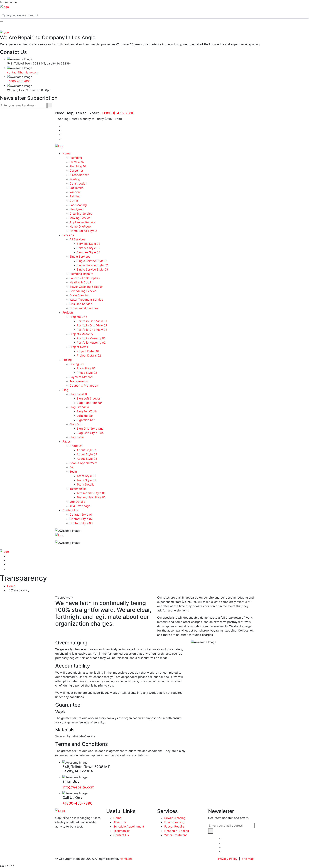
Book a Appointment (83, 463)
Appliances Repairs (82, 222)
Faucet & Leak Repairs (85, 278)
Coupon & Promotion (84, 385)
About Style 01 (87, 450)
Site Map (248, 858)
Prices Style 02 (87, 372)
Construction (78, 183)
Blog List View (79, 407)
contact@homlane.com (22, 72)
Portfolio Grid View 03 (92, 329)
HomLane (126, 858)
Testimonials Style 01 (91, 493)
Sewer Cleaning (174, 818)
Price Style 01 (86, 368)
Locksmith (77, 188)
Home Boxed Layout (83, 231)
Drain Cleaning (79, 295)
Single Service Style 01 (92, 261)
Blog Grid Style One (90, 428)
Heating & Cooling (82, 282)
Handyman (77, 209)
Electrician (77, 162)
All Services (77, 239)
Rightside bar (86, 420)
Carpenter (76, 170)
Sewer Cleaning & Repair (86, 286)
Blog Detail (77, 437)
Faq (72, 467)
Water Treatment (175, 835)
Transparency (79, 381)
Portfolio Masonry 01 (91, 338)
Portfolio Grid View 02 (92, 325)
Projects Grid (78, 317)
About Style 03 (87, 458)
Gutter (74, 200)
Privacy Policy (227, 858)
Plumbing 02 (78, 166)
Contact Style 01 (81, 514)
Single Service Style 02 (92, 265)
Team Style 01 (86, 476)
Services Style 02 (88, 248)
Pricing (67, 360)
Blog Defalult (78, 394)
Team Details (85, 484)
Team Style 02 (86, 480)
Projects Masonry (81, 334)
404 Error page (80, 506)
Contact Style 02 (81, 519)
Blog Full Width (87, 411)
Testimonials (78, 489)
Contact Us (70, 510)
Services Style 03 (88, 252)
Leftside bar (85, 415)
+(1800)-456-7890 (118, 113)
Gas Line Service (81, 304)
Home (66, 153)
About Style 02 (87, 454)
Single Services (80, 256)
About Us (76, 446)
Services (68, 235)
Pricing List (77, 364)
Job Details (77, 501)
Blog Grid (76, 424)
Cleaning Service (81, 213)
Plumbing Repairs (81, 274)
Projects (67, 312)
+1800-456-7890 (19, 81)
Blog (65, 390)
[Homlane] (4, 6)
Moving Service (80, 218)
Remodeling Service (83, 291)
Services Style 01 (88, 243)
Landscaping (78, 205)
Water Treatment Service (86, 299)
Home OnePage (80, 226)
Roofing (75, 179)
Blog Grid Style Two (90, 433)
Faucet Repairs (174, 826)
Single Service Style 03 (92, 269)
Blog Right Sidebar (89, 403)
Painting (75, 196)
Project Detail (79, 347)
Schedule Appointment (128, 826)
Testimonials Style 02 (91, 497)
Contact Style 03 (81, 523)
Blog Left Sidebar (88, 398)
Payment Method (81, 377)
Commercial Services (84, 308)
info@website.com (78, 787)
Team (73, 471)
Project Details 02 (89, 355)
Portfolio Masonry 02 (91, 342)
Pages (66, 441)
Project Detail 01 (88, 351)
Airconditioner (79, 175)
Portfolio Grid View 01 (92, 321)
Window (75, 192)
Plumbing (76, 157)
